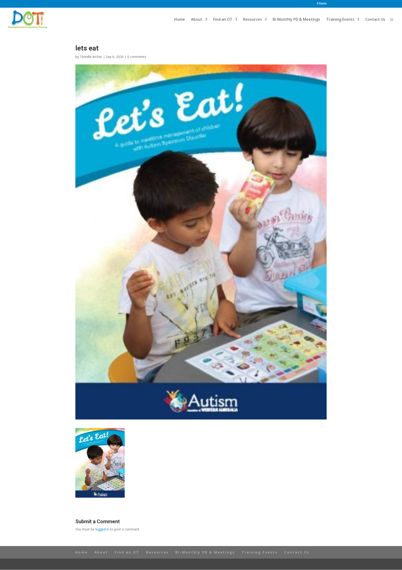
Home (179, 20)
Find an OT (222, 20)
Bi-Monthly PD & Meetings (296, 20)
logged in (102, 529)
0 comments (136, 56)
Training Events (340, 20)
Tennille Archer (91, 56)
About (196, 20)
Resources (252, 20)
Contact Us (375, 20)
